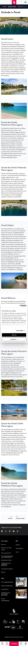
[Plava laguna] (14, 612)
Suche (15, 644)
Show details (19, 330)
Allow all (14, 335)
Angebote (7, 644)
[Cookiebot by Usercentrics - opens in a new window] (20, 306)
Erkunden (2, 644)
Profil (26, 644)
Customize (13, 339)
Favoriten (21, 644)
